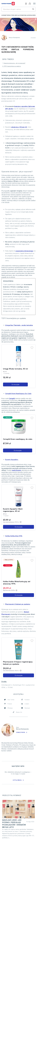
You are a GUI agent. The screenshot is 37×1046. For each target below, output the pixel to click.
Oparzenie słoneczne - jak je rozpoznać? (14, 63)
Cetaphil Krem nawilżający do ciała (17, 439)
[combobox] (18, 9)
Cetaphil (12, 398)
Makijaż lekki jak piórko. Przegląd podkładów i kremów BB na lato (14, 823)
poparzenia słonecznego (24, 251)
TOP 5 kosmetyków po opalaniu (12, 66)
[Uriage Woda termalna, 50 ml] (18, 356)
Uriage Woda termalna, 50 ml (15, 369)
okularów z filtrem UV (19, 127)
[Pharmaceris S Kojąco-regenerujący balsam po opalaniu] (18, 649)
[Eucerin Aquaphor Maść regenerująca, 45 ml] (18, 496)
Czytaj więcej (17, 780)
